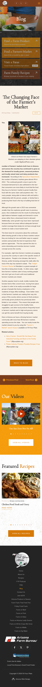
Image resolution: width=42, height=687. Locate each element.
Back (36, 113)
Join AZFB (21, 595)
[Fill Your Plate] (4, 3)
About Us (21, 574)
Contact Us (21, 592)
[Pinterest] (26, 3)
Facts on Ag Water (21, 631)
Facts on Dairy (21, 617)
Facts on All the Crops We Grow (21, 624)
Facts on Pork (21, 613)
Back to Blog (21, 363)
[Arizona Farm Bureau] (21, 639)
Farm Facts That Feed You (21, 603)
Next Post (30, 380)
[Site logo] (21, 560)
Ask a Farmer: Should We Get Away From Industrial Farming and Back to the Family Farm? (21, 338)
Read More (7, 508)
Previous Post (12, 380)
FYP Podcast (21, 581)
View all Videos (21, 442)
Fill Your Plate (27, 673)
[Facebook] (16, 3)
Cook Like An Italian (14, 661)
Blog (21, 588)
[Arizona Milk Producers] (21, 655)
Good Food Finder (28, 665)
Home (21, 571)
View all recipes (21, 533)
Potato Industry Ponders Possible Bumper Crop (23, 344)
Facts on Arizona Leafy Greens (21, 620)
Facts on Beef (21, 610)
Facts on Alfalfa (21, 627)
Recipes (21, 578)
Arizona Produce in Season (21, 599)
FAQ (21, 585)
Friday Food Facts (21, 606)
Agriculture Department (30, 177)
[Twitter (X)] (21, 3)
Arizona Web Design (23, 679)
